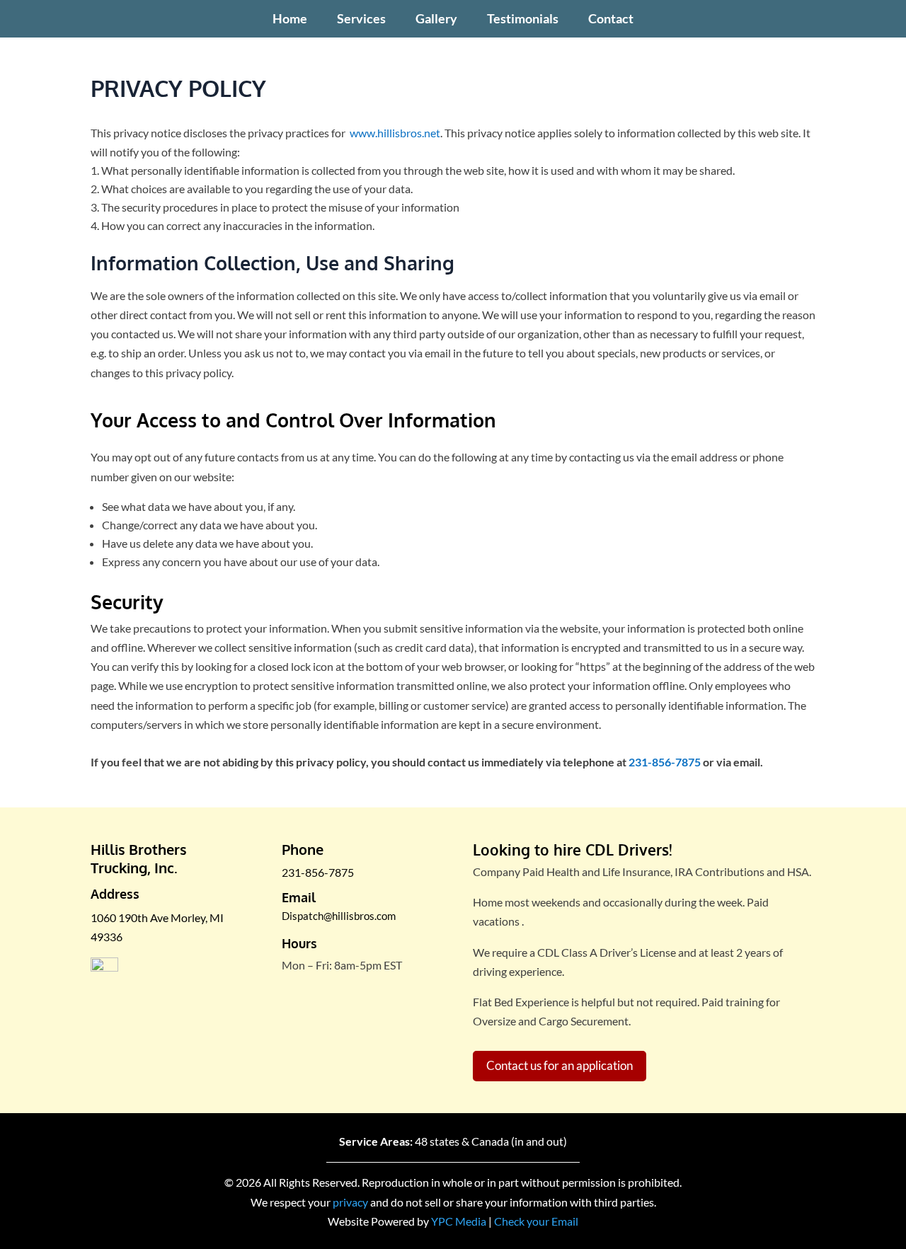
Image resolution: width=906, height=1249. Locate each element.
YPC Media (458, 1221)
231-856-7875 (665, 762)
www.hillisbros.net (395, 132)
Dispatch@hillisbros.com (339, 915)
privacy (350, 1202)
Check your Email (536, 1221)
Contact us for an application (559, 1065)
